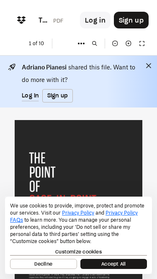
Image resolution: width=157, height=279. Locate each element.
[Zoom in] (128, 43)
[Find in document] (94, 43)
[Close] (148, 65)
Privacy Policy (78, 213)
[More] (81, 43)
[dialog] (78, 235)
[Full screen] (142, 43)
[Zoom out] (115, 43)
